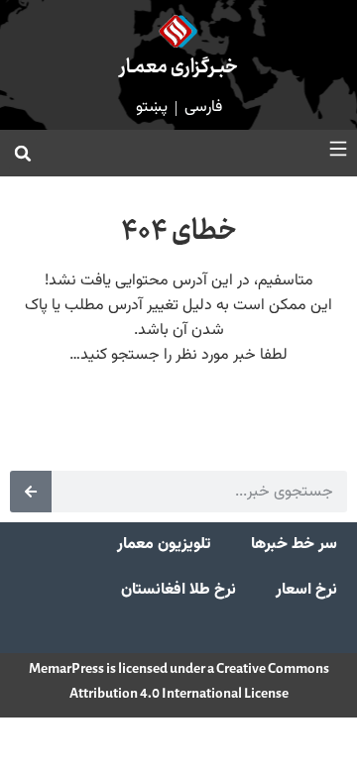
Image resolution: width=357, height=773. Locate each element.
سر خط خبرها (294, 544)
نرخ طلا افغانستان (178, 590)
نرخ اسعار (306, 590)
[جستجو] (31, 491)
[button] (23, 153)
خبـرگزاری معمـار (179, 68)
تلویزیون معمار (164, 544)
